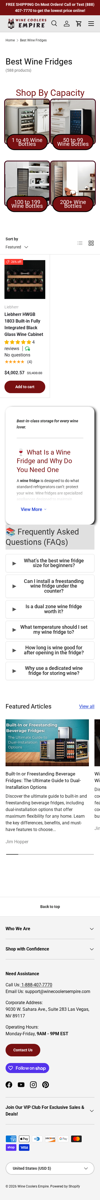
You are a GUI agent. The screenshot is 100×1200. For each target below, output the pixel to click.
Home (10, 40)
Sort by (12, 239)
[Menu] (91, 24)
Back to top (50, 906)
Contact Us (22, 1050)
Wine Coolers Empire (33, 1186)
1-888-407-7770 (36, 984)
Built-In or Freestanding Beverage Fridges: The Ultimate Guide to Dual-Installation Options (43, 780)
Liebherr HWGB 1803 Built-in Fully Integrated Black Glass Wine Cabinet (23, 324)
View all (86, 706)
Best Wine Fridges (33, 40)
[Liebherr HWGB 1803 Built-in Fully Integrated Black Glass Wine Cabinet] (24, 279)
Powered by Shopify (65, 1186)
